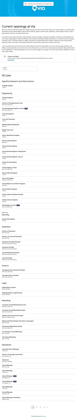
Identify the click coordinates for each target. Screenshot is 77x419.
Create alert (11, 60)
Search (5, 67)
